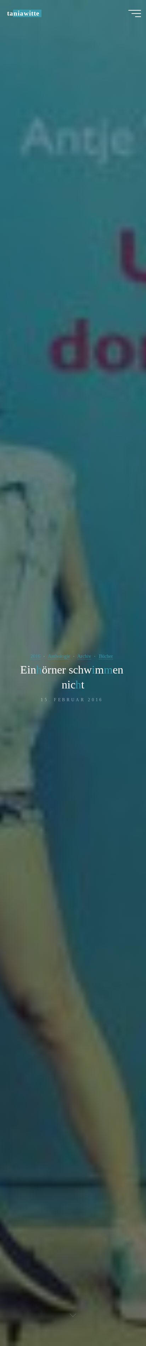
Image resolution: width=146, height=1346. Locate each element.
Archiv (84, 656)
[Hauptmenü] (134, 13)
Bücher (106, 656)
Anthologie (59, 656)
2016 (35, 656)
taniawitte (23, 13)
